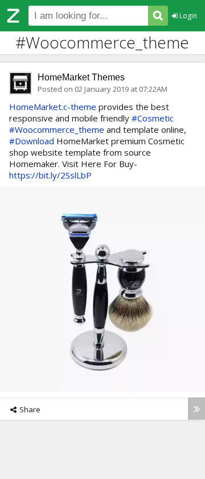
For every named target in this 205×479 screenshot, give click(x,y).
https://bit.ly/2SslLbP (50, 175)
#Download (31, 141)
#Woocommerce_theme (56, 129)
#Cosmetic (153, 118)
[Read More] (196, 408)
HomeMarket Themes (81, 77)
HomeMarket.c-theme (52, 106)
